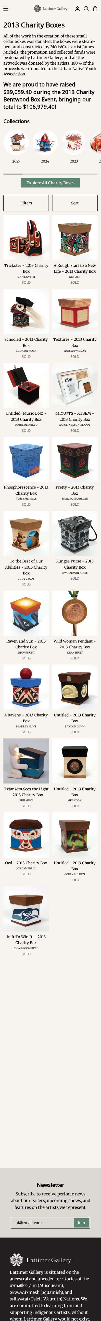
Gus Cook (75, 800)
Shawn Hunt (26, 652)
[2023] (74, 148)
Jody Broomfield (26, 948)
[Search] (84, 8)
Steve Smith (26, 277)
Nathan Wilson (75, 350)
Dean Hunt (75, 652)
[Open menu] (4, 8)
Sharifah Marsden (75, 498)
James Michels (26, 498)
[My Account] (75, 8)
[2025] (16, 148)
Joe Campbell (26, 868)
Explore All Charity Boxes (50, 182)
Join (81, 1222)
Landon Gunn (75, 726)
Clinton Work (26, 350)
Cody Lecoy (26, 578)
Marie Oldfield (26, 424)
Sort (75, 203)
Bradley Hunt (26, 726)
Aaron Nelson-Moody (74, 424)
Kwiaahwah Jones (75, 572)
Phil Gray (26, 800)
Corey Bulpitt (74, 874)
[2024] (45, 148)
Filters (26, 203)
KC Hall (74, 277)
